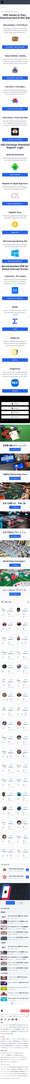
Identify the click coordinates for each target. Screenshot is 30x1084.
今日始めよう (15, 450)
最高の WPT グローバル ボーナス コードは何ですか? (13, 1059)
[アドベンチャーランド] (4, 988)
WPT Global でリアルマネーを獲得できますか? (12, 1053)
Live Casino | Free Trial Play (15, 117)
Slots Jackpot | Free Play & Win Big (15, 25)
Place (16, 918)
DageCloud (15, 368)
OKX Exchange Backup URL (15, 241)
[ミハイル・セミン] (4, 978)
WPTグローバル (11, 928)
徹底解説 (24, 928)
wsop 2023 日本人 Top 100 (11, 11)
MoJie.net (15, 338)
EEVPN (15, 307)
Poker (12, 918)
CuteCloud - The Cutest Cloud (15, 276)
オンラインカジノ (22, 934)
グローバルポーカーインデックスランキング (18, 995)
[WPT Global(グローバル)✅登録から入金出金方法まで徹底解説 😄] (4, 922)
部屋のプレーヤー (12, 979)
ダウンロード (25, 1011)
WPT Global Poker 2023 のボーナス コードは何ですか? (14, 1057)
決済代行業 (15, 934)
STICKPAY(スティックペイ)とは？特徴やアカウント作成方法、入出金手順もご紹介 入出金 (15, 1048)
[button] (9, 1003)
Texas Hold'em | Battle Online (15, 56)
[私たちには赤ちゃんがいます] (4, 999)
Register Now (15, 212)
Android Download (15, 154)
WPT (9, 918)
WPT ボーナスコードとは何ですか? (9, 1061)
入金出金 (10, 934)
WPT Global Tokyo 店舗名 (7, 1033)
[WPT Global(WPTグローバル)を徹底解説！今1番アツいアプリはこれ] (4, 927)
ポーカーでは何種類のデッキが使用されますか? (12, 1055)
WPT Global (10, 923)
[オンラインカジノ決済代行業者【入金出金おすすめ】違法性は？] (4, 933)
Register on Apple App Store (15, 183)
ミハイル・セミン (20, 979)
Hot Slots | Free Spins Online (15, 86)
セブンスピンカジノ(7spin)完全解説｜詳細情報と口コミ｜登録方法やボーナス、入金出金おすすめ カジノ (15, 1072)
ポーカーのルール (12, 989)
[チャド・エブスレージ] (4, 983)
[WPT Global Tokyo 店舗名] (4, 917)
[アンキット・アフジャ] (4, 994)
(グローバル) (16, 923)
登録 (22, 923)
